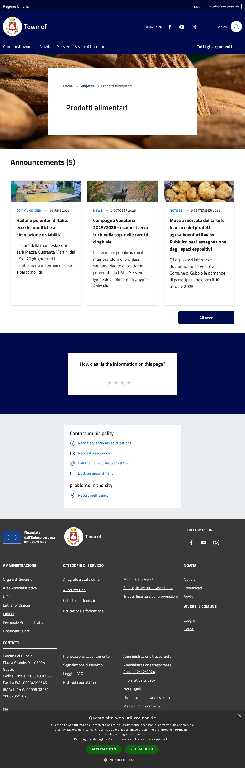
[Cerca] (236, 26)
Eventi (189, 629)
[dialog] (122, 739)
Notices (176, 210)
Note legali (132, 689)
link (168, 739)
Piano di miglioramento (142, 706)
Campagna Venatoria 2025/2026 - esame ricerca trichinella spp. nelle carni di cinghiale (121, 230)
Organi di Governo (17, 579)
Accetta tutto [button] (104, 749)
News (97, 210)
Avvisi (189, 596)
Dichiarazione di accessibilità (146, 697)
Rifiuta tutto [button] (141, 749)
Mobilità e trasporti (139, 579)
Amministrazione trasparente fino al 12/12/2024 (147, 668)
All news (207, 317)
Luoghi (189, 620)
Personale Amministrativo (24, 622)
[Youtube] (180, 26)
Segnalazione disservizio (83, 665)
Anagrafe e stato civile (81, 579)
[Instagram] (192, 26)
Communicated (29, 210)
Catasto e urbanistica (80, 600)
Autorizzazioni (74, 590)
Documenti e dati (17, 631)
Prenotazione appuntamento (86, 656)
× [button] (239, 716)
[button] (122, 759)
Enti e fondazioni (16, 605)
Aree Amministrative (20, 588)
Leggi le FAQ (73, 673)
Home (68, 86)
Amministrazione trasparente (147, 656)
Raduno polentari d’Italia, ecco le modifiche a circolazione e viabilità (42, 227)
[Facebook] (168, 26)
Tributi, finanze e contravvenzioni (150, 596)
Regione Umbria (16, 6)
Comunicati (193, 588)
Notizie (189, 579)
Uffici (7, 596)
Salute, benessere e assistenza (148, 588)
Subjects (87, 86)
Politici (8, 614)
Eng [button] (197, 6)
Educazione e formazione (83, 611)
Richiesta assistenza (79, 682)
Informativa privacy (139, 680)
